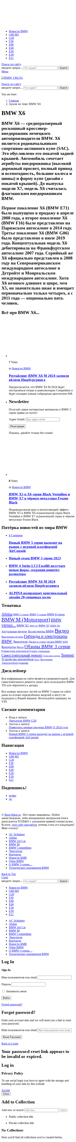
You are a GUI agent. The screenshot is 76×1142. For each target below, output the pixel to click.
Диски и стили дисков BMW (45, 641)
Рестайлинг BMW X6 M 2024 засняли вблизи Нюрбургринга (39, 378)
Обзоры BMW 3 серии (47, 646)
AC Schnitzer (17, 834)
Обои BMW (16, 861)
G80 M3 (14, 34)
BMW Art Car (17, 841)
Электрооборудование (14, 662)
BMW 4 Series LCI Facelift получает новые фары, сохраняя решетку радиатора (37, 570)
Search (63, 68)
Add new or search (12, 1110)
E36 (11, 51)
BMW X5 (44, 625)
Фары (36, 660)
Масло (20, 647)
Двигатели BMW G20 (22, 720)
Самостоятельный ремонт (21, 655)
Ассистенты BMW (41, 631)
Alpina (7, 614)
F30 (11, 41)
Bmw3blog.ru (12, 814)
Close (4, 877)
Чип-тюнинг (46, 659)
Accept (5, 1090)
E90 (11, 44)
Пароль (6, 984)
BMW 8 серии (56, 614)
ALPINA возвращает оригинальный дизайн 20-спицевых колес (38, 595)
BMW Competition (20, 847)
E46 (11, 48)
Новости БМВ (18, 857)
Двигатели (20, 641)
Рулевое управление (39, 651)
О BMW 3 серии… (20, 864)
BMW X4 (34, 626)
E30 (11, 54)
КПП (65, 642)
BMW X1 (23, 625)
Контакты (15, 854)
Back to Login (9, 1043)
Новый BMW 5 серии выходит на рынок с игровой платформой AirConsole (35, 547)
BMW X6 (55, 626)
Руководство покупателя (15, 651)
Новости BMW (18, 31)
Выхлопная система (12, 636)
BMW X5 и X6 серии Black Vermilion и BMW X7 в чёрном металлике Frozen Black (39, 498)
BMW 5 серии (38, 614)
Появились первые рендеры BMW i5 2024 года (38, 727)
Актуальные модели (14, 631)
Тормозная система (51, 656)
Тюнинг (67, 655)
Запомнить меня (15, 991)
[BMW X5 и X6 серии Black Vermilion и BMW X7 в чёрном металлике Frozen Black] (42, 457)
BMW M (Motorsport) (25, 619)
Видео (62, 631)
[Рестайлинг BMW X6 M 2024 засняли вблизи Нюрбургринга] (42, 338)
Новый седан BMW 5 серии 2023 (35, 558)
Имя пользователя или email (19, 977)
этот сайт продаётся (24, 824)
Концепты (8, 647)
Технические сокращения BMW (29, 867)
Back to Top (8, 874)
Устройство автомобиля (17, 659)
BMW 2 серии (21, 614)
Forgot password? (11, 1004)
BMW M (14, 844)
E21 (11, 58)
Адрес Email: (17, 419)
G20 (11, 38)
